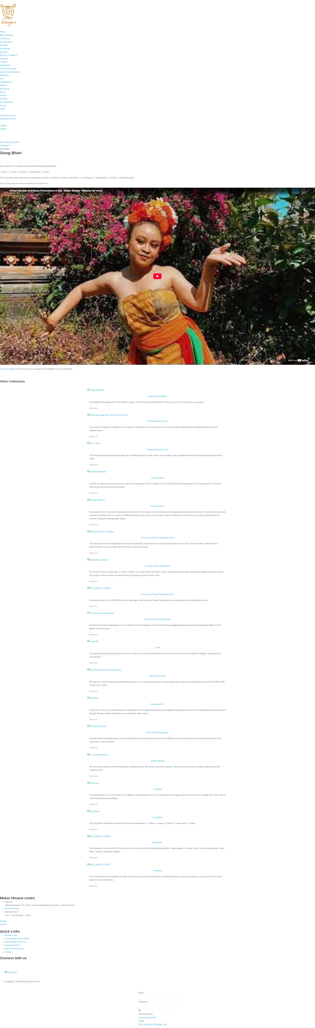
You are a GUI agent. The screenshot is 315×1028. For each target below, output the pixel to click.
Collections (5, 146)
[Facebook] (15, 963)
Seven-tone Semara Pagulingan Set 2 (157, 538)
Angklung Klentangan (157, 396)
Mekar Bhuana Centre (9, 142)
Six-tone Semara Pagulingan (157, 566)
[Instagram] (21, 963)
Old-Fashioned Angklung (157, 732)
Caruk (157, 647)
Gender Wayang (157, 761)
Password (143, 1002)
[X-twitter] (40, 963)
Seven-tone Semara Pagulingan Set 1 (157, 594)
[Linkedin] (9, 963)
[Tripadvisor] (34, 963)
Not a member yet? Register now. (152, 1024)
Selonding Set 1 (157, 704)
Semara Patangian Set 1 (157, 449)
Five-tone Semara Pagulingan (157, 619)
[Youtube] (28, 963)
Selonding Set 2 (157, 506)
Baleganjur (157, 842)
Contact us (4, 369)
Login (141, 1021)
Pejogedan (157, 871)
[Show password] (139, 1010)
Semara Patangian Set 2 (157, 421)
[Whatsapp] (3, 963)
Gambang (157, 789)
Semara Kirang (157, 478)
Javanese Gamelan (157, 676)
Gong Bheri (158, 817)
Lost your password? (147, 1017)
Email (141, 993)
